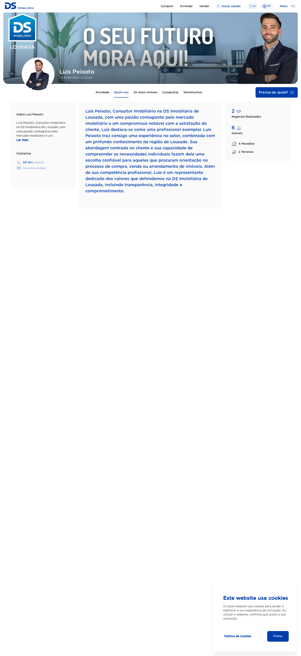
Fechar (278, 636)
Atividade (102, 92)
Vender (204, 6)
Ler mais (22, 140)
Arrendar (186, 6)
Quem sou (121, 92)
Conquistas (170, 92)
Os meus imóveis (145, 92)
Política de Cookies (237, 636)
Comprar (167, 6)
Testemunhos (192, 92)
